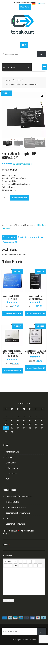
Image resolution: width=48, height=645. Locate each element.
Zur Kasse (12, 473)
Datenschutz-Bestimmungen (18, 513)
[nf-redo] (40, 565)
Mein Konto (25, 7)
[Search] (41, 54)
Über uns (9, 457)
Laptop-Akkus (7, 228)
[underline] (29, 561)
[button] (44, 67)
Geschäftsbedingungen (15, 524)
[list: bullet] (10, 565)
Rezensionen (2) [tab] (10, 242)
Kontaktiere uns (12, 451)
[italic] (25, 561)
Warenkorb (13, 468)
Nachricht (8, 555)
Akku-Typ (41, 225)
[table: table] (30, 565)
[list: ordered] (6, 565)
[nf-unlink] (25, 565)
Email (6, 544)
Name (6, 533)
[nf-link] (21, 565)
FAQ (7, 479)
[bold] (20, 561)
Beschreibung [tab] (9, 237)
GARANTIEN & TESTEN (16, 507)
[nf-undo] (36, 565)
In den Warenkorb (19, 198)
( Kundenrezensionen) (23, 164)
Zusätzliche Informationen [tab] (30, 237)
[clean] (33, 561)
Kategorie (11, 67)
